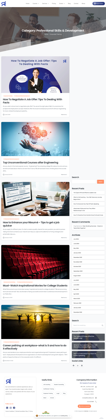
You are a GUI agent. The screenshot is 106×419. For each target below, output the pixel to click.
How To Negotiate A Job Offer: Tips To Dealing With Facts (32, 101)
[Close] (69, 416)
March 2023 (77, 298)
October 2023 (77, 266)
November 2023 (78, 262)
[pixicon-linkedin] (7, 408)
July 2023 (76, 280)
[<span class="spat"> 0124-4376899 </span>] (96, 402)
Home (27, 3)
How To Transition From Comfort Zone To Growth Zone (88, 215)
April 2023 (76, 294)
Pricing (54, 3)
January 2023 (77, 307)
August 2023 (77, 275)
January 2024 (77, 253)
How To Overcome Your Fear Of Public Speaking (86, 204)
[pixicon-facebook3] (14, 408)
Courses (35, 3)
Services (44, 3)
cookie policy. (64, 415)
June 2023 (76, 285)
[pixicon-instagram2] (10, 408)
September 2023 (78, 271)
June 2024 (76, 243)
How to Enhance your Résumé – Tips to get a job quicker (31, 224)
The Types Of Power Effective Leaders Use (85, 192)
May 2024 (76, 248)
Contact (76, 3)
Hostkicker (86, 411)
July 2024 (76, 239)
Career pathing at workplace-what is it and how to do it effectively (34, 347)
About (83, 3)
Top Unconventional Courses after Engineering (30, 162)
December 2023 (78, 257)
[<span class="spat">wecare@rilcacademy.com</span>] (96, 398)
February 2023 (77, 303)
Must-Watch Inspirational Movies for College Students (35, 285)
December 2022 (78, 312)
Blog (69, 3)
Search (75, 177)
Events (61, 3)
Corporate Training (56, 34)
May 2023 (76, 289)
